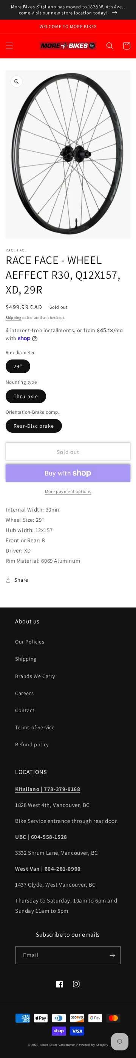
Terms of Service (35, 727)
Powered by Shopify (92, 1044)
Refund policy (32, 744)
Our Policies (29, 641)
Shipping (14, 317)
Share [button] (21, 579)
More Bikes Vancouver (57, 1044)
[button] (9, 46)
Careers (24, 693)
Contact (24, 710)
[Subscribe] (112, 955)
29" (18, 366)
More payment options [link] (68, 491)
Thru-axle (26, 396)
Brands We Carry (35, 676)
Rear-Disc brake (34, 425)
